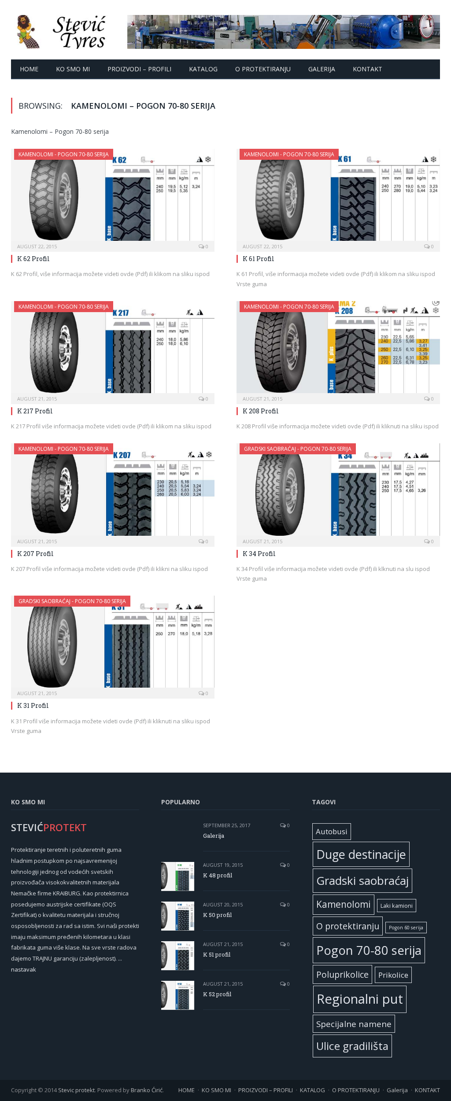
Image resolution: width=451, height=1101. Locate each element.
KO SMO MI (73, 69)
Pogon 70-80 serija (368, 950)
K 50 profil (217, 915)
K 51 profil (216, 954)
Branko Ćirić (147, 1090)
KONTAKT (367, 69)
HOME (29, 69)
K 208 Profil (261, 411)
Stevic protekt (76, 1090)
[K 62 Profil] (112, 197)
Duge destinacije (361, 854)
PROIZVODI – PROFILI (139, 69)
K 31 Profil (33, 705)
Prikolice (393, 975)
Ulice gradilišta (352, 1045)
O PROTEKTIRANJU (263, 69)
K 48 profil (217, 875)
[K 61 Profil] (338, 197)
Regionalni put (360, 999)
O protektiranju (347, 926)
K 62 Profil (33, 258)
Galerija (321, 69)
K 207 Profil (35, 553)
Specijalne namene (354, 1023)
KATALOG (203, 69)
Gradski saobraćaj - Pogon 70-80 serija (297, 449)
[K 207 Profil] (112, 492)
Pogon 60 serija (406, 927)
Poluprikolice (342, 974)
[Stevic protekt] (225, 29)
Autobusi (331, 831)
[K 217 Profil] (112, 349)
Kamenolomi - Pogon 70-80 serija (63, 154)
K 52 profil (217, 994)
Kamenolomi (343, 904)
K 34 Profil (259, 553)
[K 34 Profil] (338, 492)
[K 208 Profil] (338, 349)
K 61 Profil (258, 258)
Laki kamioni (397, 906)
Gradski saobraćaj (362, 880)
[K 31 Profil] (112, 644)
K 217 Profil (35, 411)
